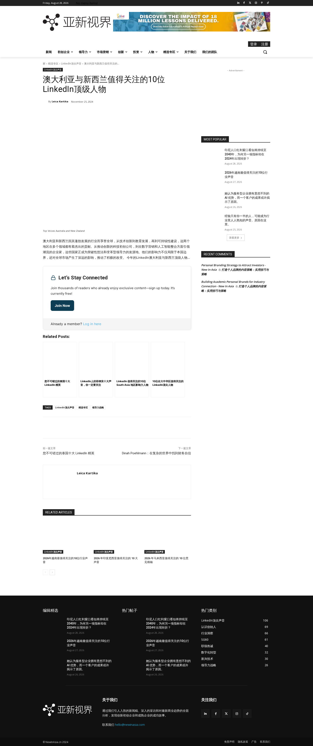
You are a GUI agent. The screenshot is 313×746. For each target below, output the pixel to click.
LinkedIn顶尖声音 (71, 63)
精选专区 (53, 63)
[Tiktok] (267, 3)
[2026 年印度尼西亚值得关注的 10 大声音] (117, 537)
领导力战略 (98, 407)
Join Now (62, 305)
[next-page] (52, 572)
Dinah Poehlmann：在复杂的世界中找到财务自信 (156, 453)
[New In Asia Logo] (67, 710)
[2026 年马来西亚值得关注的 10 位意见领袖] (167, 537)
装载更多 (234, 237)
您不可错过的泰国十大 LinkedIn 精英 (68, 453)
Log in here (92, 324)
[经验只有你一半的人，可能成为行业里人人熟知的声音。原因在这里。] (211, 221)
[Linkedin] (238, 3)
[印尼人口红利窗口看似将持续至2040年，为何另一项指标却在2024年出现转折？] (211, 155)
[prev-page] (45, 572)
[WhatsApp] (100, 112)
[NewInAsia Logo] (77, 22)
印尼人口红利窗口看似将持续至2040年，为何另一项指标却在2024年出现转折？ (245, 154)
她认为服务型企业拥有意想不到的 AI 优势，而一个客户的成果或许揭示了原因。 (247, 197)
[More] (110, 112)
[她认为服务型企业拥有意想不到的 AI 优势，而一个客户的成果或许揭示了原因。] (211, 199)
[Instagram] (256, 3)
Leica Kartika (60, 101)
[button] (265, 52)
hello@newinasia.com (130, 725)
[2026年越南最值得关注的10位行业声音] (66, 537)
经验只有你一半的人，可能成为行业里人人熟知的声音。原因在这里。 (247, 220)
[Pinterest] (261, 3)
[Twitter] (250, 3)
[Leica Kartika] (45, 101)
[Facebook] (244, 3)
